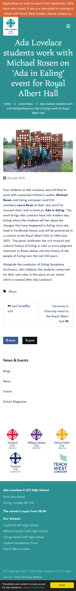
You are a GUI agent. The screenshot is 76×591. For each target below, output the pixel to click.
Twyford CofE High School (20, 525)
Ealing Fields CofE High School (23, 537)
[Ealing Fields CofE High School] (62, 439)
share (11, 340)
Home (7, 104)
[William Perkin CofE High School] (36, 439)
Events (7, 391)
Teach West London (16, 549)
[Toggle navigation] (68, 26)
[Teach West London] (60, 462)
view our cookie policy (34, 587)
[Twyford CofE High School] (12, 439)
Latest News (25, 104)
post (31, 340)
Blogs (7, 371)
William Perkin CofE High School (25, 531)
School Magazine (14, 401)
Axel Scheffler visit (19, 308)
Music (13, 291)
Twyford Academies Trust (20, 543)
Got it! (62, 585)
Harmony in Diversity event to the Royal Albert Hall (56, 313)
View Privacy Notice (28, 577)
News (7, 381)
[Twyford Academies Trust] (15, 462)
